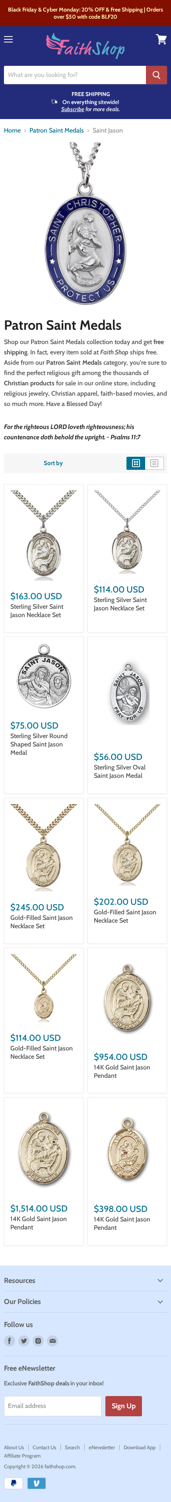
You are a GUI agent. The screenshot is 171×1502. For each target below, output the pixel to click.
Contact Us (44, 1447)
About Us (14, 1447)
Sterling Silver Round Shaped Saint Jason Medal (39, 744)
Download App (139, 1447)
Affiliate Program (22, 1455)
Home (12, 130)
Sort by (53, 463)
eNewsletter (102, 1447)
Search (72, 1447)
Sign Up (124, 1406)
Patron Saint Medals (56, 130)
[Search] (156, 75)
